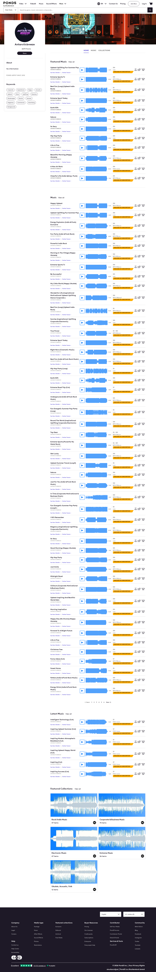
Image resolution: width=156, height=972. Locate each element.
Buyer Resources (91, 923)
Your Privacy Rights (137, 965)
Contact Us (113, 4)
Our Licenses (88, 930)
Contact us (14, 945)
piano (17, 94)
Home (86, 50)
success (29, 98)
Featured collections (64, 923)
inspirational (20, 90)
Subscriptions (88, 937)
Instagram (138, 937)
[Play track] (82, 70)
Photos (36, 941)
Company (15, 923)
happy (30, 90)
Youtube (137, 945)
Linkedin (137, 949)
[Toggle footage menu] (25, 3)
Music (36, 930)
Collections (104, 50)
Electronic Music (59, 853)
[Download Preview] (135, 70)
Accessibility (15, 952)
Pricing (122, 4)
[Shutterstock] (113, 969)
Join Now (134, 4)
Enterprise (87, 941)
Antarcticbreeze (55, 69)
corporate (10, 90)
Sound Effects (51, 5)
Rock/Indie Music (59, 819)
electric (21, 98)
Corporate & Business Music (112, 819)
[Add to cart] (143, 70)
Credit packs (88, 934)
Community (140, 923)
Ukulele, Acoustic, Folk (62, 886)
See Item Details (55, 72)
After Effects (38, 934)
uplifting (25, 94)
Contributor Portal (116, 934)
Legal (13, 930)
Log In (144, 4)
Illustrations (38, 945)
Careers (13, 934)
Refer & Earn (139, 926)
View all (71, 62)
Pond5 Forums (114, 930)
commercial (20, 102)
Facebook (138, 934)
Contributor (115, 923)
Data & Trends (114, 937)
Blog (136, 930)
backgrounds (11, 107)
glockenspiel (11, 98)
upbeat (10, 94)
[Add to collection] (139, 70)
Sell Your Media (115, 926)
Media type (38, 923)
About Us (14, 926)
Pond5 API (113, 945)
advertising (31, 102)
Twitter (137, 941)
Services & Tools (116, 941)
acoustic (38, 90)
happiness (11, 102)
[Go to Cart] (151, 3)
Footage (36, 926)
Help (13, 941)
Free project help (89, 945)
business (34, 94)
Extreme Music (106, 853)
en (102, 4)
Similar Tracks (66, 72)
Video (21, 4)
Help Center (15, 948)
